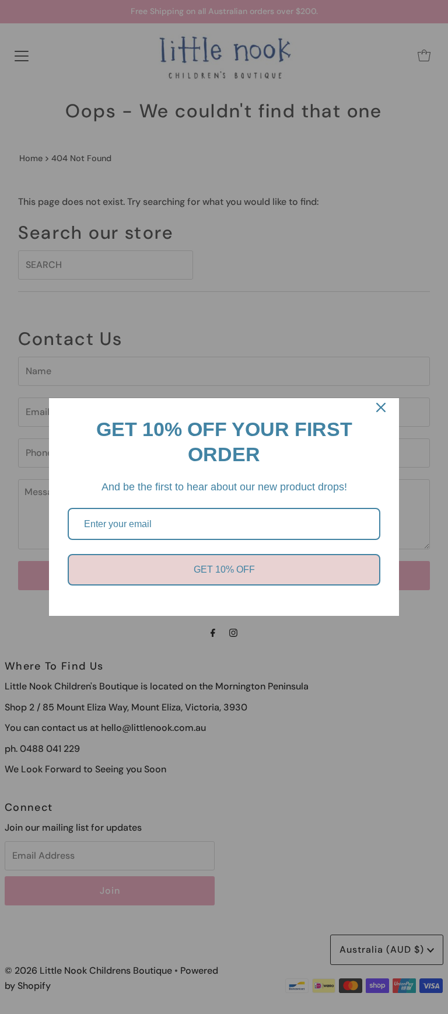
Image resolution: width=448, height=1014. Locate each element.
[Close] (381, 407)
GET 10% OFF (224, 569)
